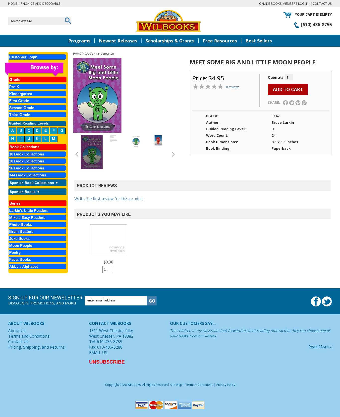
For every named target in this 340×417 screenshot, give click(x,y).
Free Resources (220, 41)
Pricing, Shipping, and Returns (36, 347)
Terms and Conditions (29, 336)
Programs (79, 41)
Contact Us (322, 3)
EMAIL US (98, 352)
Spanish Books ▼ (25, 192)
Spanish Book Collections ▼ (34, 183)
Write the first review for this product (109, 198)
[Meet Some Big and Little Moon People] (92, 152)
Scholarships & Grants (170, 41)
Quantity (276, 77)
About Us (17, 330)
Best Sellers (258, 41)
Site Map (176, 385)
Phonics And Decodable (40, 3)
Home (12, 3)
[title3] (136, 141)
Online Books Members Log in (283, 3)
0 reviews (232, 87)
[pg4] (158, 141)
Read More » (320, 347)
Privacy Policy (225, 385)
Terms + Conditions (199, 385)
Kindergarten (105, 53)
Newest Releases (118, 41)
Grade (89, 53)
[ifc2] (114, 141)
